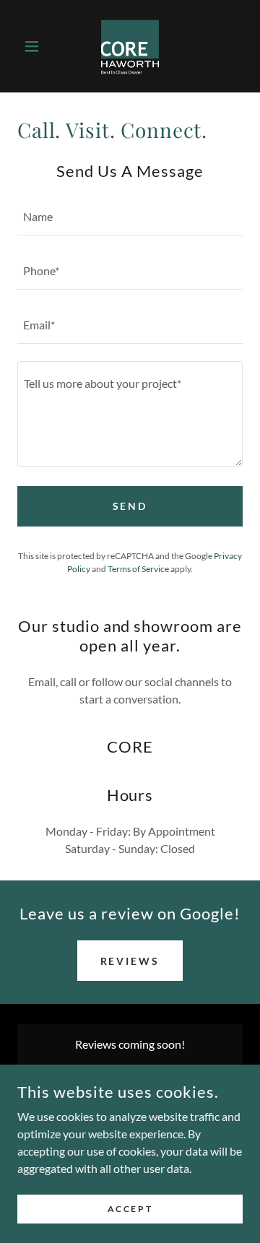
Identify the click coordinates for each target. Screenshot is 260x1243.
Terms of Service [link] (138, 568)
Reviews (130, 961)
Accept (130, 1208)
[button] (34, 46)
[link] (130, 46)
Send (130, 506)
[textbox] (130, 217)
